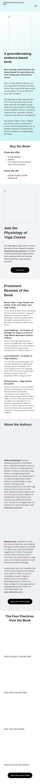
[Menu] (36, 6)
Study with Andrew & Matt (20, 602)
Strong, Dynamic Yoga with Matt (17, 656)
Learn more (20, 270)
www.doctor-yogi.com (13, 507)
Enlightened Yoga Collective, (15, 251)
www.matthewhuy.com (13, 592)
